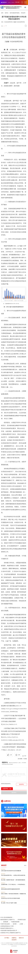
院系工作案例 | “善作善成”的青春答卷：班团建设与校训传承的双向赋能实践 (14, 893)
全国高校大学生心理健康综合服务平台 (10, 932)
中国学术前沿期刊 (5, 924)
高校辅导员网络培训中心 (7, 928)
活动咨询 (14, 939)
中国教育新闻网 (15, 921)
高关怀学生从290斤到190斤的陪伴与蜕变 (10, 898)
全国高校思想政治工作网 (7, 926)
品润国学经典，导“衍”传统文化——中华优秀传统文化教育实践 (14, 884)
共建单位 (14, 937)
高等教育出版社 (22, 919)
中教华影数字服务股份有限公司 (8, 930)
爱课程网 (5, 921)
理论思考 (23, 12)
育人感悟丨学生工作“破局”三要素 (9, 902)
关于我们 (6, 937)
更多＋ (25, 865)
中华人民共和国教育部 (6, 917)
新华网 (14, 924)
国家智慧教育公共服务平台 (7, 919)
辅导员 (6, 12)
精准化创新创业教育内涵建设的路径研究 (10, 889)
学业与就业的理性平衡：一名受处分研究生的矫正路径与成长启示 (14, 875)
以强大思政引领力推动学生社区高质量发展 (11, 870)
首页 (2, 12)
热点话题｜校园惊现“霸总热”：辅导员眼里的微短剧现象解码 (14, 879)
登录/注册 (17, 2)
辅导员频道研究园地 (14, 12)
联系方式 (21, 937)
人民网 (21, 924)
